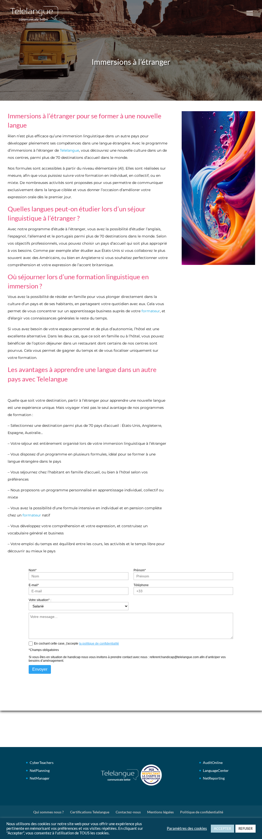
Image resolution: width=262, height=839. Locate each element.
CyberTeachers (41, 762)
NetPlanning (40, 770)
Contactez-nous (128, 812)
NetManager (40, 778)
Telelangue (69, 150)
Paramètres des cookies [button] (187, 828)
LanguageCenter (216, 770)
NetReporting (214, 778)
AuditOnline (213, 762)
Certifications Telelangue (89, 812)
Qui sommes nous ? (48, 812)
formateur (150, 311)
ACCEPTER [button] (222, 828)
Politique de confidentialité (201, 812)
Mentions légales (160, 812)
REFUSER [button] (245, 828)
